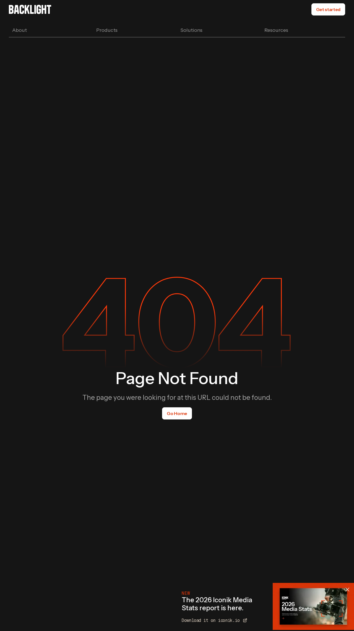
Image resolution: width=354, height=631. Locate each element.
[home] (30, 9)
